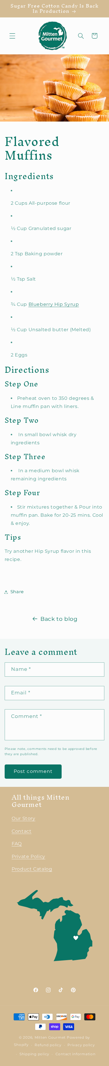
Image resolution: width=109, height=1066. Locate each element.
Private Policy (28, 856)
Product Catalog (32, 869)
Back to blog (59, 619)
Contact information (76, 1054)
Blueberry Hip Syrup (53, 304)
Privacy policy (81, 1045)
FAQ (17, 843)
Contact (21, 831)
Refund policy (48, 1045)
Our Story (23, 818)
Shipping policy (34, 1054)
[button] (12, 35)
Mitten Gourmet (50, 1037)
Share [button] (17, 591)
